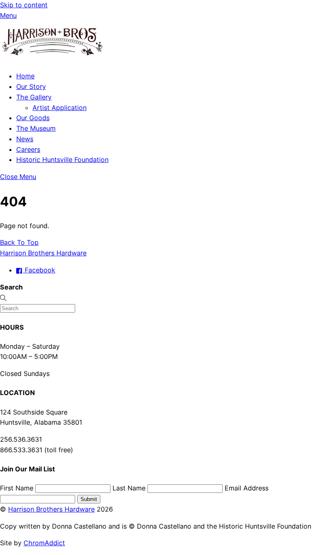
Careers (28, 149)
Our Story (31, 86)
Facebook (39, 270)
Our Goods (33, 118)
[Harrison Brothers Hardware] (53, 59)
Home (25, 76)
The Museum (36, 128)
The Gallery (34, 97)
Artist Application (59, 108)
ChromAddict (44, 543)
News (24, 139)
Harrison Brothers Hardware (51, 509)
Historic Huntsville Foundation (62, 159)
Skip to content (24, 5)
